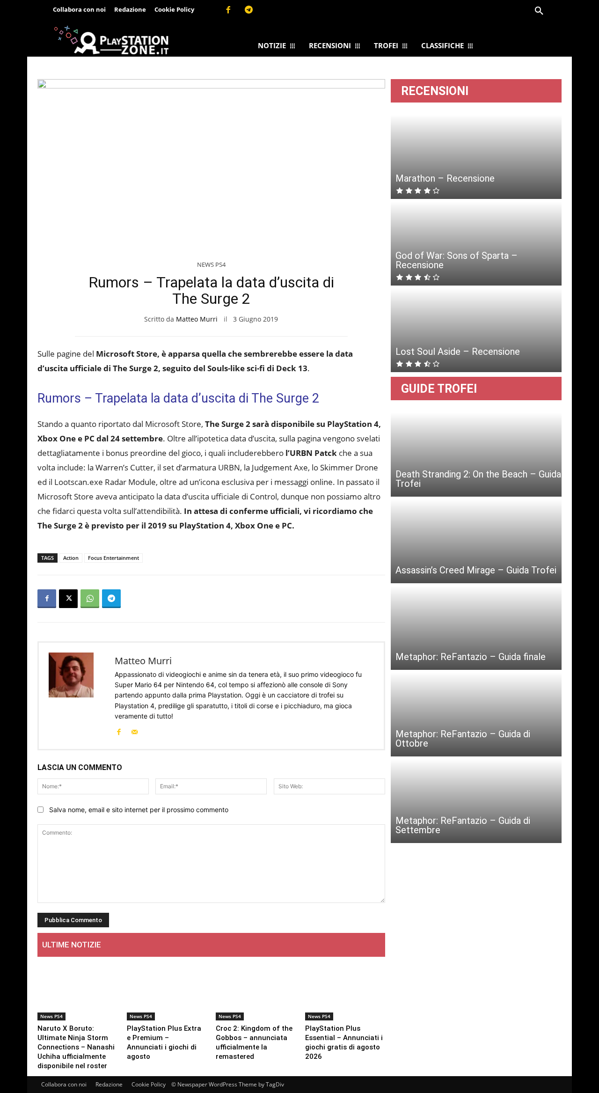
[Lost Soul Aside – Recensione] (476, 330)
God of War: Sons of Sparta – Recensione (456, 260)
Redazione (109, 1084)
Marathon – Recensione (445, 178)
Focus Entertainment (113, 557)
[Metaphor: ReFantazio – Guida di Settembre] (476, 801)
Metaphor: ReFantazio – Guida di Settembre (462, 825)
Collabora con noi (64, 1084)
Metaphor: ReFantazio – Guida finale (470, 656)
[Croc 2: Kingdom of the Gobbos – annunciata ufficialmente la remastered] (256, 992)
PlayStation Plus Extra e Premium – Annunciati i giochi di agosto (164, 1042)
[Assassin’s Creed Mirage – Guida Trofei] (476, 541)
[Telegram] (249, 10)
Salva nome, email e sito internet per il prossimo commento (138, 810)
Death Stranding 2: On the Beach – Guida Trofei (478, 479)
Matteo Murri (197, 319)
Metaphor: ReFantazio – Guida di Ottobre (462, 738)
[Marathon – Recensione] (476, 157)
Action (71, 557)
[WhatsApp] (89, 598)
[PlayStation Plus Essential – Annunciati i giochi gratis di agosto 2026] (345, 992)
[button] (539, 11)
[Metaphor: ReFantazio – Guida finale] (476, 628)
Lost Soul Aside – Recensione (457, 351)
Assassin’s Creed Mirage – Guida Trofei (475, 570)
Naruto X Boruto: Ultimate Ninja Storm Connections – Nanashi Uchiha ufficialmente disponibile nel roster (76, 1047)
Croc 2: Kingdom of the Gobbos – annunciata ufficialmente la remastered (254, 1042)
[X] (68, 598)
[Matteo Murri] (77, 696)
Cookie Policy (148, 1084)
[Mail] (134, 731)
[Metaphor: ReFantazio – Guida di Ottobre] (476, 714)
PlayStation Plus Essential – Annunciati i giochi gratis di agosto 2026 (344, 1042)
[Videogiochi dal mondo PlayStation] (111, 39)
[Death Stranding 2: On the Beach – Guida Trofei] (476, 454)
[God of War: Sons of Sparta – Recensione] (476, 243)
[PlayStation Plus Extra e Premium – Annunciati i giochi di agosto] (167, 992)
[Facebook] (228, 10)
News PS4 (211, 264)
